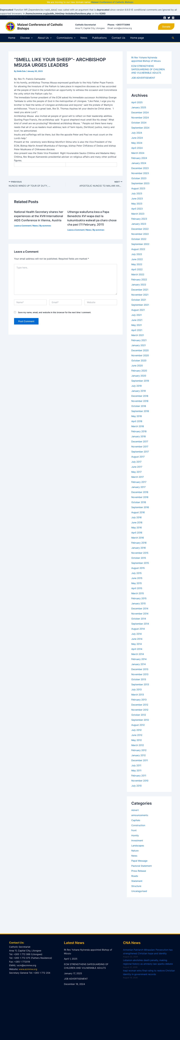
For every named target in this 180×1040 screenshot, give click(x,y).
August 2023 (138, 188)
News (83, 37)
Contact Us (118, 37)
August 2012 (138, 725)
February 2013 (139, 699)
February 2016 (139, 542)
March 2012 (137, 745)
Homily (135, 835)
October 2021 (138, 299)
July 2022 (136, 254)
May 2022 (136, 264)
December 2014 (139, 608)
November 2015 (139, 552)
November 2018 (139, 401)
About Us (43, 37)
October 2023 (138, 178)
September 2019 (140, 380)
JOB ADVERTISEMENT (143, 77)
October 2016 (138, 502)
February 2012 (139, 750)
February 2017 (138, 482)
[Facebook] (164, 17)
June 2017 (136, 466)
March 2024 (137, 153)
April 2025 (137, 102)
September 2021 (140, 304)
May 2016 (136, 527)
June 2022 (137, 259)
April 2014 (136, 649)
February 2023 (139, 218)
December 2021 (139, 289)
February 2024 (139, 158)
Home (11, 37)
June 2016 (136, 522)
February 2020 (139, 370)
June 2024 (137, 137)
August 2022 (138, 249)
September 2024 (140, 127)
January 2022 (138, 284)
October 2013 (138, 679)
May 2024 (136, 142)
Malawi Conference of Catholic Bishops (112, 2)
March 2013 (137, 694)
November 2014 (139, 613)
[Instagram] (173, 17)
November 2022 (140, 234)
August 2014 (138, 628)
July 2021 (136, 315)
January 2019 (138, 390)
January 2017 (138, 487)
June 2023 (137, 198)
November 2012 (139, 709)
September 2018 (140, 411)
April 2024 (137, 148)
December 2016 (139, 492)
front (134, 830)
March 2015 (137, 593)
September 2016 (140, 507)
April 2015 (136, 588)
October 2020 (138, 360)
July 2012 (136, 730)
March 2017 (137, 477)
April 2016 (136, 532)
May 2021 (136, 325)
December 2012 (139, 704)
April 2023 (137, 208)
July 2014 (136, 633)
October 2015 (138, 557)
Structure (136, 886)
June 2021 (136, 320)
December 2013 (139, 669)
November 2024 (140, 117)
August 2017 (138, 456)
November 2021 (139, 294)
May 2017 (136, 471)
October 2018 (138, 406)
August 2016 (138, 512)
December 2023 (140, 168)
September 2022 (140, 244)
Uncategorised (139, 891)
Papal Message (139, 860)
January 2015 (138, 603)
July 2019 (136, 385)
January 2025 (138, 107)
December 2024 (140, 112)
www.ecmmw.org (28, 969)
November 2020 (140, 355)
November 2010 (139, 780)
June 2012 (136, 735)
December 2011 (139, 760)
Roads (134, 876)
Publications (99, 37)
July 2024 (136, 132)
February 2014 (139, 659)
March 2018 (137, 426)
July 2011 (136, 765)
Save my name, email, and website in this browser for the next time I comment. (54, 312)
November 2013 (139, 674)
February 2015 (139, 598)
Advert (135, 810)
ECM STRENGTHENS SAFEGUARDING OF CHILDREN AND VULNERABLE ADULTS (148, 69)
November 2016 (139, 497)
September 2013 (140, 684)
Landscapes (137, 845)
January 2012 (138, 755)
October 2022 (138, 239)
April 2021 (136, 330)
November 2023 (140, 173)
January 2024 (138, 163)
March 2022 (137, 274)
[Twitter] (169, 17)
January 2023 (138, 223)
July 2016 (136, 517)
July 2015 (136, 573)
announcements (139, 815)
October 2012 (138, 714)
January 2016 (138, 547)
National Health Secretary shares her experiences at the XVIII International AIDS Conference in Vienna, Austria (38, 216)
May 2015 (136, 583)
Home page (137, 37)
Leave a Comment (22, 225)
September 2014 (140, 623)
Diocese (25, 37)
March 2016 (137, 537)
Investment (137, 840)
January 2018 (138, 436)
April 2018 (136, 421)
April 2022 (137, 269)
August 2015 (138, 568)
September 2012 (140, 719)
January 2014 (138, 664)
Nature (135, 850)
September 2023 (140, 183)
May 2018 (136, 416)
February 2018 (139, 431)
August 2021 (138, 309)
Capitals (135, 820)
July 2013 (136, 689)
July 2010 (136, 785)
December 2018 (139, 396)
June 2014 (136, 638)
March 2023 (137, 213)
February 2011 (138, 775)
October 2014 (138, 618)
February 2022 (139, 279)
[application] (31, 38)
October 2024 (138, 122)
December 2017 (139, 441)
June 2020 (137, 365)
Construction (138, 825)
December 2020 (140, 350)
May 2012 (136, 740)
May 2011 (136, 770)
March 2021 (137, 335)
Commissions (65, 37)
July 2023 (136, 193)
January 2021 (138, 345)
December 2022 (140, 228)
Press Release (138, 870)
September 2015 (140, 563)
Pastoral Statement (141, 865)
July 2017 (136, 461)
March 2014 (137, 654)
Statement (136, 881)
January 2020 (138, 375)
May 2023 (136, 203)
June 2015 (136, 578)
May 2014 (136, 644)
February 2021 (139, 340)
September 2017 (140, 451)
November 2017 (139, 446)
